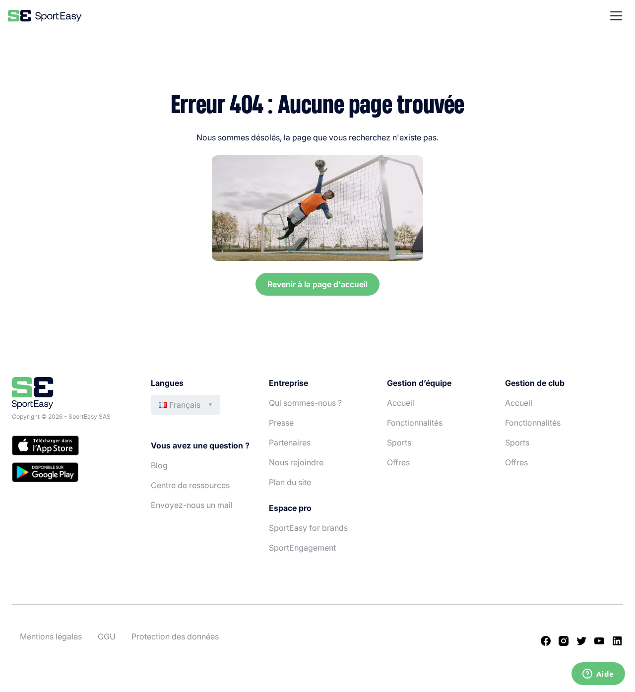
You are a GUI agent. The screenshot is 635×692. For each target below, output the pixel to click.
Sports (399, 442)
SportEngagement (302, 548)
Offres (398, 462)
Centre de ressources (190, 485)
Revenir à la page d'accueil (317, 284)
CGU (107, 636)
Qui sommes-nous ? (305, 403)
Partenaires (290, 442)
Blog (159, 465)
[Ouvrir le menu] (616, 16)
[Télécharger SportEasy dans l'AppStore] (71, 447)
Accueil (400, 403)
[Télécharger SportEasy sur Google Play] (71, 473)
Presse (281, 423)
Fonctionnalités (415, 423)
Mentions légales (51, 636)
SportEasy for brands (308, 528)
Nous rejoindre (296, 462)
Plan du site (290, 482)
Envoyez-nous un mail (192, 505)
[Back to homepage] (45, 16)
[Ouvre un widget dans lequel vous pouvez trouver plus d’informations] (598, 674)
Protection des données (175, 636)
